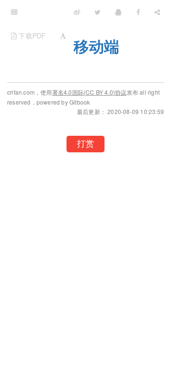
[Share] (157, 12)
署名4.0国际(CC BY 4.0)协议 (89, 92)
